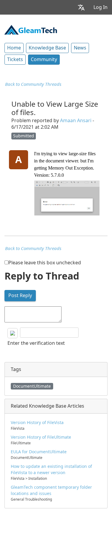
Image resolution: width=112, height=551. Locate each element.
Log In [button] (100, 7)
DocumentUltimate (32, 386)
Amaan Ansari (75, 120)
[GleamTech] (30, 29)
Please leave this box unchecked (44, 263)
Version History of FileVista (37, 422)
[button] (81, 7)
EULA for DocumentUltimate (39, 451)
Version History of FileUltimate (41, 437)
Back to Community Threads (33, 84)
